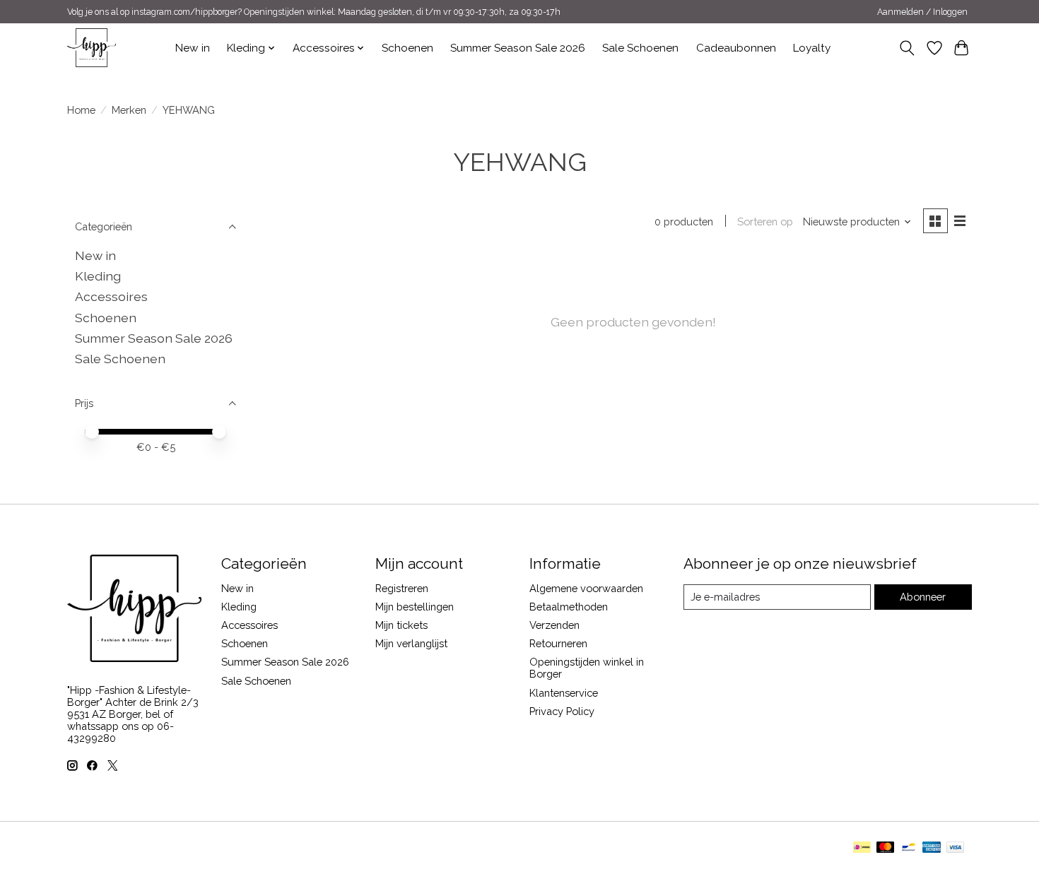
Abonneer (923, 597)
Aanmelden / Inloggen (922, 12)
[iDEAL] (862, 848)
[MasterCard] (885, 848)
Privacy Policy (561, 711)
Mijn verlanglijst (411, 643)
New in (192, 48)
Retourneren (558, 643)
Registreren (401, 588)
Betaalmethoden (568, 607)
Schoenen (407, 48)
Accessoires (111, 296)
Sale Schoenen (640, 48)
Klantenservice (563, 693)
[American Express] (931, 848)
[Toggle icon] (907, 48)
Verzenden (554, 625)
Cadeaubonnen (736, 48)
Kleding (98, 275)
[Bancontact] (908, 848)
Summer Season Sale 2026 (517, 48)
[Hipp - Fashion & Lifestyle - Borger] (91, 47)
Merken (129, 110)
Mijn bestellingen (414, 607)
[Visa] (955, 848)
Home (81, 110)
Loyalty (811, 48)
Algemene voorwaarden (586, 588)
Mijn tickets (401, 625)
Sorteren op (765, 221)
